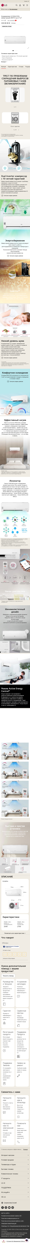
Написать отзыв (6, 26)
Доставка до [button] (10, 9)
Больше (3, 61)
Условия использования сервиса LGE (11, 1216)
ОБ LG (3, 1197)
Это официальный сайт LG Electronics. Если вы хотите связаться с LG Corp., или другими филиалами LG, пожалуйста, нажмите (14, 1234)
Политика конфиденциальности (10, 1218)
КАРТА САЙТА (5, 1213)
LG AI (3, 1183)
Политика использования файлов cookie (12, 1221)
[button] (16, 5)
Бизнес (26, 1)
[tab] (3, 67)
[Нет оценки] (6, 23)
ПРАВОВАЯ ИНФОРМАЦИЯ (8, 1223)
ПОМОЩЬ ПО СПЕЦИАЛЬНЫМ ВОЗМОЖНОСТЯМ (15, 1226)
